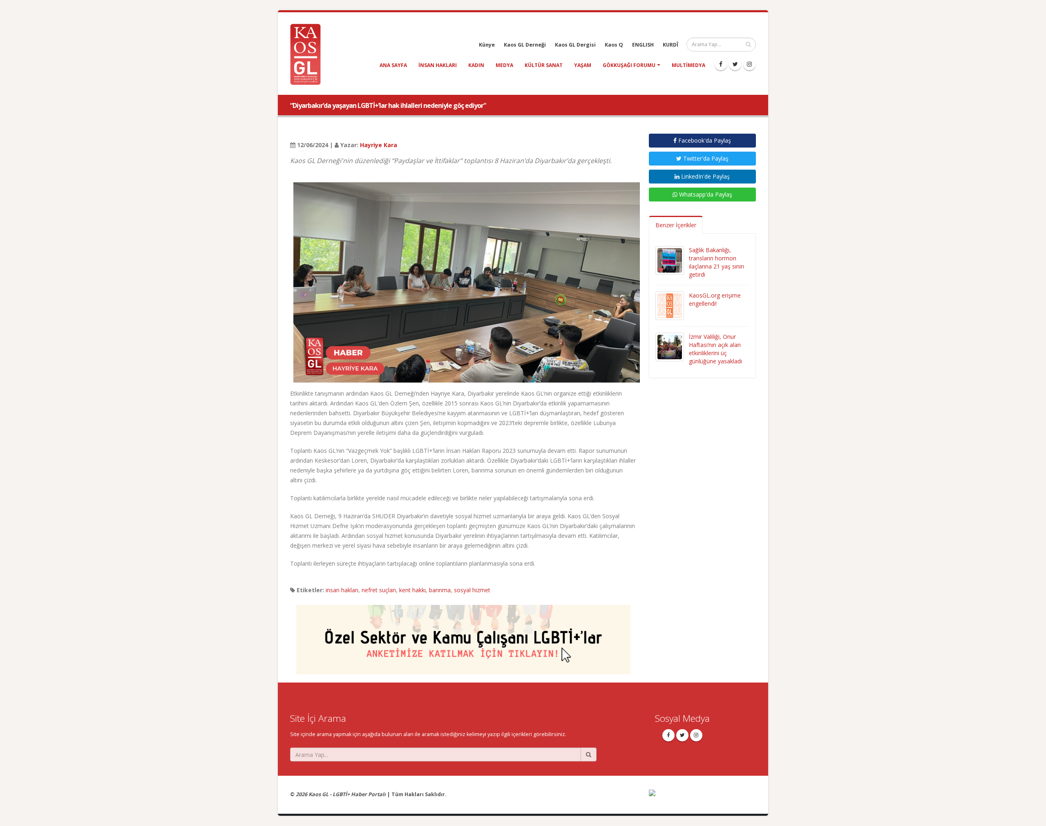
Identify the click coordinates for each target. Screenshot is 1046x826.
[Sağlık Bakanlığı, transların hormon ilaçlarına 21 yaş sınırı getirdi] (669, 260)
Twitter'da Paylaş (705, 158)
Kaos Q (614, 44)
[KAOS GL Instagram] (749, 64)
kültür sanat (544, 65)
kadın (476, 65)
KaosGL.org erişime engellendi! (715, 299)
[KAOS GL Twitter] (735, 64)
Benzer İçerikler (675, 225)
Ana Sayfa (393, 65)
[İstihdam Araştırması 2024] (463, 636)
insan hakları (437, 65)
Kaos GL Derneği (525, 44)
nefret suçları (379, 590)
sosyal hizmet (472, 590)
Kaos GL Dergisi (575, 44)
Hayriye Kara (378, 145)
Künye (487, 44)
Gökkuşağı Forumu (629, 65)
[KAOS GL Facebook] (721, 64)
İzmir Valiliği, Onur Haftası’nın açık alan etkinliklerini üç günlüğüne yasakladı (715, 349)
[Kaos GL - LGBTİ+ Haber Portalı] (308, 54)
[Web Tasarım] (702, 798)
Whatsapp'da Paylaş (704, 194)
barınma (440, 590)
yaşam (582, 65)
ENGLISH (643, 44)
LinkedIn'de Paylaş (704, 176)
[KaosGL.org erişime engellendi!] (669, 305)
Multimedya (688, 65)
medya (504, 65)
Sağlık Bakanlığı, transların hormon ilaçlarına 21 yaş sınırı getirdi (716, 262)
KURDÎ (670, 44)
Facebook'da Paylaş (704, 140)
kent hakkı (412, 590)
